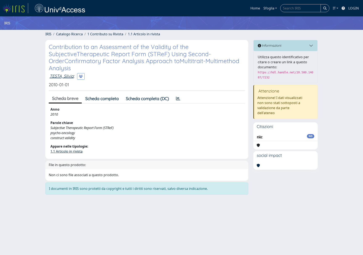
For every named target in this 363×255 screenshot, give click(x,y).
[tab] (178, 98)
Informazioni (271, 45)
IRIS (48, 34)
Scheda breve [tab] (65, 98)
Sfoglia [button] (268, 8)
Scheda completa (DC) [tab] (147, 98)
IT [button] (334, 8)
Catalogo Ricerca (69, 34)
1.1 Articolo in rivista (144, 34)
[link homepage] (15, 8)
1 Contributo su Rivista (105, 34)
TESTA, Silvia (62, 76)
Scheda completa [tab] (102, 98)
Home (255, 8)
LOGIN (353, 8)
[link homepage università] (60, 8)
